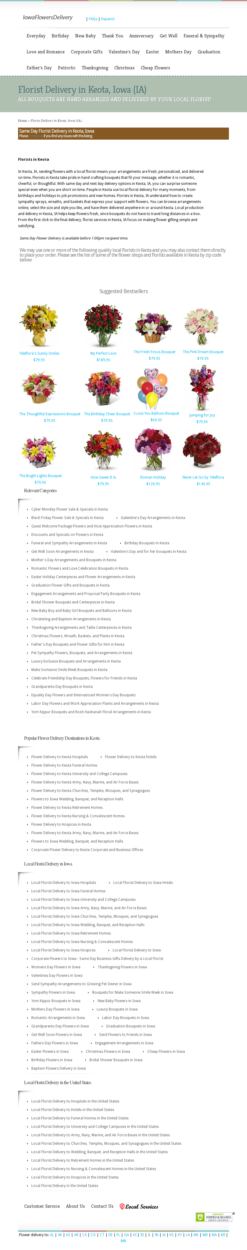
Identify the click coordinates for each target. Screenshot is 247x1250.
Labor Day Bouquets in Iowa (125, 1018)
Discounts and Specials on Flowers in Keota (67, 535)
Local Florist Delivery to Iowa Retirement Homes (71, 933)
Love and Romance (46, 52)
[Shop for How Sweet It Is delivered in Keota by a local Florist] (103, 472)
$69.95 (156, 420)
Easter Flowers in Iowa (50, 1051)
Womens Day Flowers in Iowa (55, 967)
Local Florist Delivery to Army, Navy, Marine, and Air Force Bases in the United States (100, 1135)
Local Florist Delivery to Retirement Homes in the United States (82, 1160)
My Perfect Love (103, 353)
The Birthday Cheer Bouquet (107, 414)
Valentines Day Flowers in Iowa (57, 975)
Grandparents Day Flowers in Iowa (60, 1026)
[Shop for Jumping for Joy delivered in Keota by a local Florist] (202, 410)
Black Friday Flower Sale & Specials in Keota (67, 518)
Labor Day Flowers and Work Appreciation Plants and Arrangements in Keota (95, 703)
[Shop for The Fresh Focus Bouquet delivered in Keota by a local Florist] (153, 347)
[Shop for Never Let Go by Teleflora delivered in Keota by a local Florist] (202, 472)
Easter (152, 52)
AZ (68, 1235)
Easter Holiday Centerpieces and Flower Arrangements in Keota (83, 577)
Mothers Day (178, 52)
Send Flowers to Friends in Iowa (125, 1035)
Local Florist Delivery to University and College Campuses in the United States (95, 1127)
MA (214, 1235)
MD (205, 1235)
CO (93, 1235)
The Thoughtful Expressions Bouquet (49, 414)
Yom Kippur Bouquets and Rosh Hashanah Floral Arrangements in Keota (91, 712)
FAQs (93, 19)
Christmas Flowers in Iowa (108, 1051)
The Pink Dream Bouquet (203, 352)
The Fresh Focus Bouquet (154, 352)
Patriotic (67, 68)
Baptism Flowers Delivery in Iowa (58, 1068)
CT (102, 1235)
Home (22, 120)
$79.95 (39, 360)
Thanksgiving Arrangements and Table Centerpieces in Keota (81, 627)
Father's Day (39, 68)
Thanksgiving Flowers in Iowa (122, 967)
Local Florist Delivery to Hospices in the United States (75, 1177)
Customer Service (42, 1206)
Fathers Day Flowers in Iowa (54, 1043)
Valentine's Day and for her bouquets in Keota (148, 551)
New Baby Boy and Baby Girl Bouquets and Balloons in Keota (81, 611)
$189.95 (103, 360)
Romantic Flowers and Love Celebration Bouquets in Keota (79, 568)
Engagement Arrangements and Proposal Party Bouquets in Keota (85, 594)
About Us (75, 1206)
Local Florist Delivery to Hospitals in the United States (75, 1101)
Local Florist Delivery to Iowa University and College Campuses (83, 899)
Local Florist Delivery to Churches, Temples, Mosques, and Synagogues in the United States (106, 1143)
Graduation (209, 52)
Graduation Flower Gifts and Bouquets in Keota (70, 585)
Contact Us (102, 1206)
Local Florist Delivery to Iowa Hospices (63, 950)
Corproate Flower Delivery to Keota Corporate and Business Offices (87, 850)
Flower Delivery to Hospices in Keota (61, 824)
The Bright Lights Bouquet (40, 476)
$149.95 (203, 484)
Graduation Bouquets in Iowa (130, 1026)
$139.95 (153, 484)
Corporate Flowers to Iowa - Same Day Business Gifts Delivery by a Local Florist (97, 959)
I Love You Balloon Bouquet (156, 413)
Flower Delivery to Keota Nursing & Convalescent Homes (78, 816)
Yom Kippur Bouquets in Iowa (55, 1001)
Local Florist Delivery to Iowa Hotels (143, 883)
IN (156, 1235)
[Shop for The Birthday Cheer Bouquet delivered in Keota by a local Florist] (103, 409)
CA (84, 1235)
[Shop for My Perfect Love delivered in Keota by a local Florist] (103, 349)
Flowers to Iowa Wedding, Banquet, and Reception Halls (77, 799)
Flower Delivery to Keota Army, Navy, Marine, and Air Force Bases (85, 782)
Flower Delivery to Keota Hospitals (59, 757)
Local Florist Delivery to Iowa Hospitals (63, 883)
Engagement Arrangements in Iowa (124, 1043)
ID (142, 1235)
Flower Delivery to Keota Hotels (131, 757)
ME (196, 1235)
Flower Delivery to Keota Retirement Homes (67, 807)
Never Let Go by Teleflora (203, 477)
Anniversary (141, 36)
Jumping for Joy (202, 415)
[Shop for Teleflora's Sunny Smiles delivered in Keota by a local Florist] (38, 349)
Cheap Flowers (155, 68)
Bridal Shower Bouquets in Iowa (115, 1060)
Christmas (124, 68)
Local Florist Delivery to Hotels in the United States (72, 1110)
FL (118, 1235)
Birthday (60, 36)
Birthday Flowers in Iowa (51, 1060)
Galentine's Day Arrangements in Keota (153, 518)
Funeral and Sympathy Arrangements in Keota (69, 543)
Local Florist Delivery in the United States (64, 1186)
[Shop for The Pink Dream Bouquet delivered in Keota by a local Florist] (202, 347)
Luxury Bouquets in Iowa (117, 1009)
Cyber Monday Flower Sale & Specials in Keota (69, 509)
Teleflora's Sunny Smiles (39, 353)
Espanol (107, 19)
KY (180, 1235)
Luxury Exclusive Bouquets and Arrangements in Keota (76, 661)
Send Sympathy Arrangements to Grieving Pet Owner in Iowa (81, 984)
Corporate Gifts (87, 52)
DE (110, 1235)
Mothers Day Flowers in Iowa (55, 1009)
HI (134, 1235)
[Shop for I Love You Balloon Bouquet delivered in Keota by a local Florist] (153, 409)
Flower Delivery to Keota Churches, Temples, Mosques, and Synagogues (90, 791)
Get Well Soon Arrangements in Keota (62, 551)
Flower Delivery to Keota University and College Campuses (79, 774)
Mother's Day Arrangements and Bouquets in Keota (73, 560)
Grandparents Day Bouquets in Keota (62, 687)
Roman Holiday (153, 477)
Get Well (168, 36)
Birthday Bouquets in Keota (146, 543)
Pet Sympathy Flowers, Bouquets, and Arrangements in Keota (81, 653)
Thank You (112, 36)
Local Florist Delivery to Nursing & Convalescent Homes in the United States (93, 1169)
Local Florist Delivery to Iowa (137, 950)
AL (52, 1235)
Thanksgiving (95, 68)
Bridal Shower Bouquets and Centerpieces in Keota (73, 602)
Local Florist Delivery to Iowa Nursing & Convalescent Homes (82, 942)
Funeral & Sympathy (203, 36)
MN (123, 1241)
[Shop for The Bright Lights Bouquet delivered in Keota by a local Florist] (38, 471)
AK (60, 1235)
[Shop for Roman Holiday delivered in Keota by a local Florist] (153, 472)
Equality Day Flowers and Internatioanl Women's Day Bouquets (83, 695)
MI (223, 1235)
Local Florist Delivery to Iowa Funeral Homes (68, 891)
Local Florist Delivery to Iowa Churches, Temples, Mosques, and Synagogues (94, 916)
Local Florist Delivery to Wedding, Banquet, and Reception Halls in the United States (99, 1152)
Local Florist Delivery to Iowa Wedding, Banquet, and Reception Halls (88, 925)
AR (76, 1235)
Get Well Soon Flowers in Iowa (56, 1035)
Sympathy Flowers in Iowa (53, 992)
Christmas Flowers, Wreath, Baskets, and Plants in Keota (77, 636)
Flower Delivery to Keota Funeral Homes (64, 765)
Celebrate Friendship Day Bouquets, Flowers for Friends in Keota (84, 678)
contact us (36, 136)
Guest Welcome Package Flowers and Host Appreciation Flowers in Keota (91, 526)
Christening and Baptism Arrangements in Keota (71, 619)
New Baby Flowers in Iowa (119, 1001)
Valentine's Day (124, 52)
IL (149, 1235)
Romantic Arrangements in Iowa (58, 1018)
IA (164, 1235)
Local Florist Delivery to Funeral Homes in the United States (80, 1118)
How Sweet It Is (103, 477)
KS (172, 1235)
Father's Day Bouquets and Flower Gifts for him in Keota (77, 644)
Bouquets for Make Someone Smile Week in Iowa (132, 992)
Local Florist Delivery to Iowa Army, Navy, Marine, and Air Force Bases (89, 908)
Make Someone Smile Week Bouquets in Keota (69, 670)
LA (188, 1235)
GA (126, 1235)
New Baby (85, 36)
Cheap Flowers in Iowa (166, 1051)
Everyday (36, 36)
